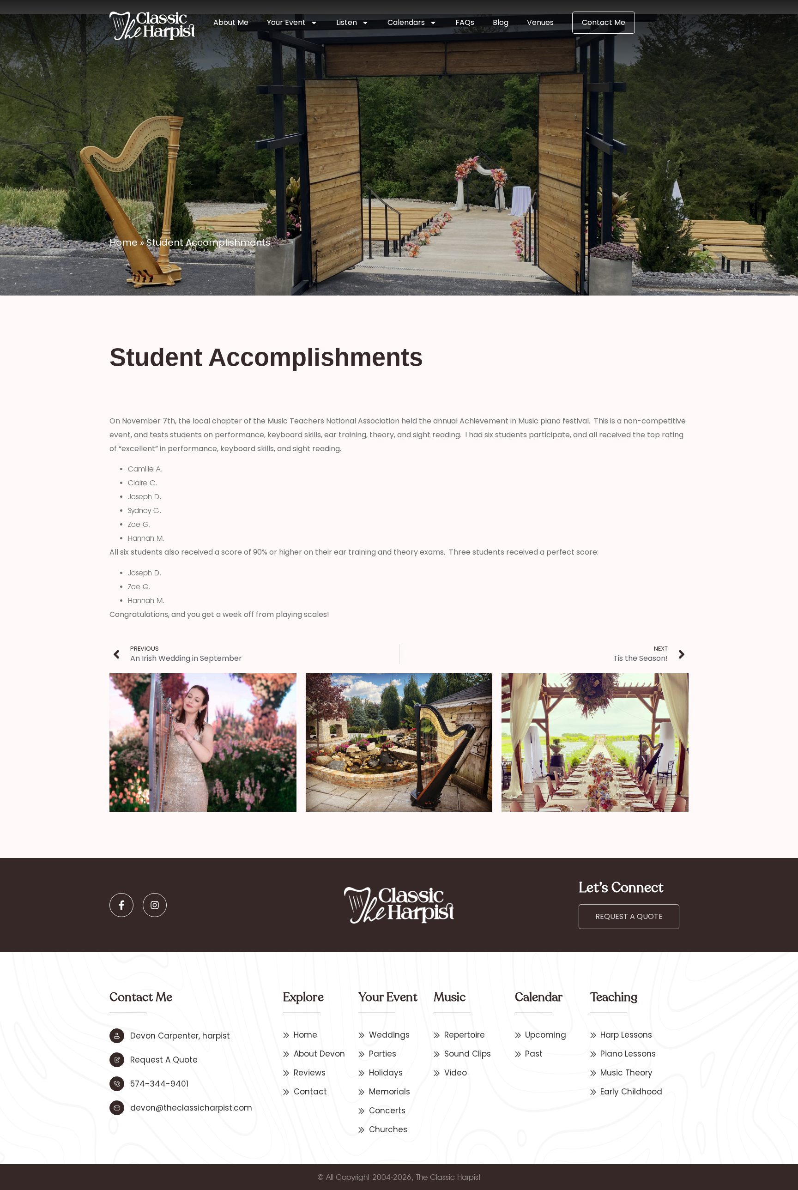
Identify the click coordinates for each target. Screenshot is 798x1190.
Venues (540, 22)
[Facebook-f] (121, 905)
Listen (346, 22)
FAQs (464, 22)
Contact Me (603, 22)
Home (123, 242)
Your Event (286, 22)
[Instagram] (155, 905)
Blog (500, 22)
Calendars (406, 22)
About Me (230, 22)
